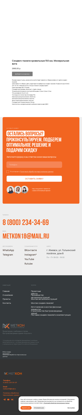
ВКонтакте (30, 250)
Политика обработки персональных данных (11, 394)
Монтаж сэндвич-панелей (42, 303)
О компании (8, 295)
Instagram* (30, 254)
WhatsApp (8, 250)
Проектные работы (36, 292)
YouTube (29, 259)
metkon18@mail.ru (26, 236)
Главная (6, 291)
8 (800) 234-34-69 (26, 223)
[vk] (12, 400)
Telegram (8, 254)
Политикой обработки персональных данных (37, 172)
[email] (8, 400)
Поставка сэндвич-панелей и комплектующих (51, 315)
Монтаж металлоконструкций (44, 299)
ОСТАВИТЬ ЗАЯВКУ (34, 178)
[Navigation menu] (78, 2)
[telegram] (4, 400)
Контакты (7, 303)
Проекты (6, 299)
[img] (14, 326)
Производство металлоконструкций (40, 296)
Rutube (28, 263)
